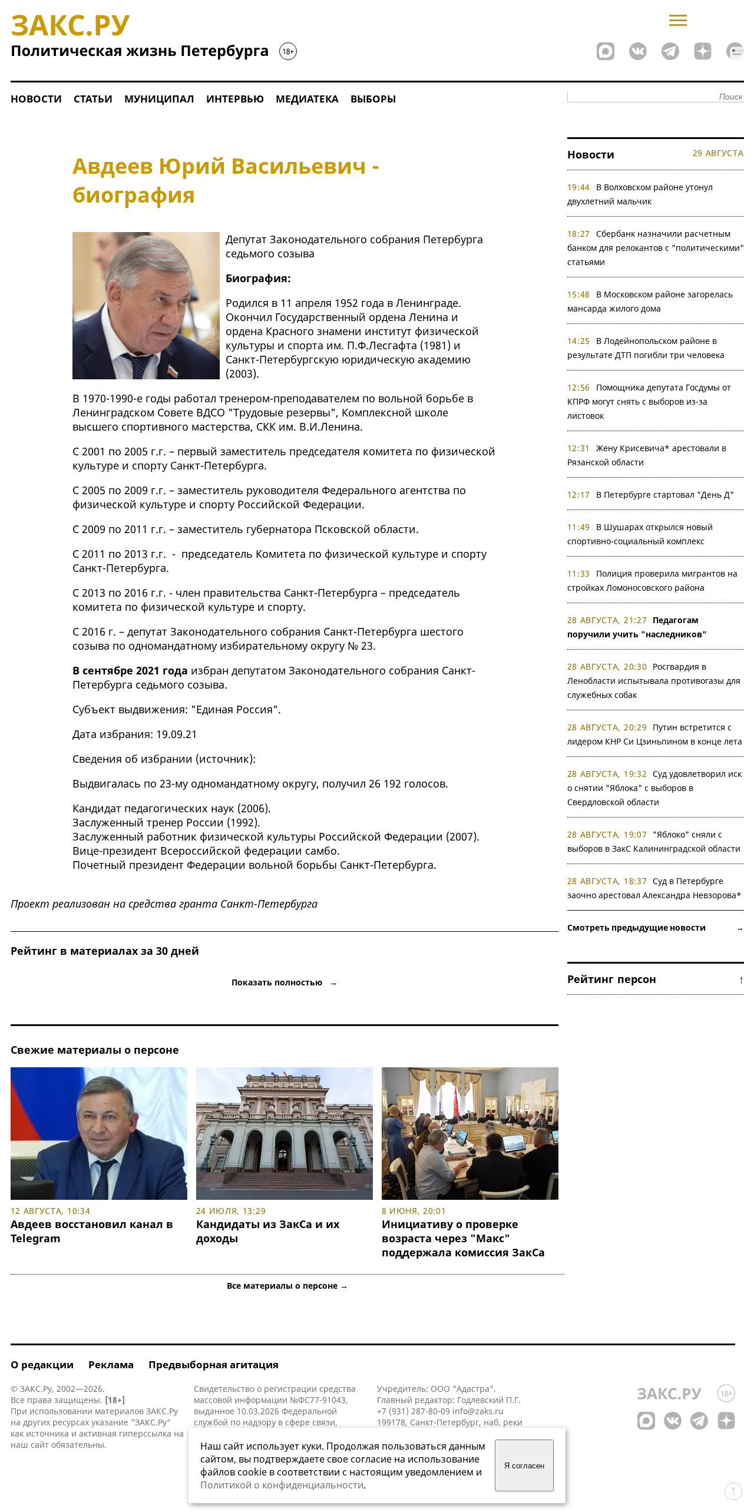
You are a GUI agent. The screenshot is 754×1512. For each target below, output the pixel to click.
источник (224, 759)
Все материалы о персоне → (287, 1285)
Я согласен (524, 1465)
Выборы (373, 98)
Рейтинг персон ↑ (655, 979)
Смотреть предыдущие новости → (655, 927)
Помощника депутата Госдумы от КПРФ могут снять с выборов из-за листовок (649, 401)
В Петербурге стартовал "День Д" (665, 494)
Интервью (235, 98)
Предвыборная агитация (213, 1364)
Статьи (93, 98)
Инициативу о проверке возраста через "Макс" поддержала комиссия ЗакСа (463, 1238)
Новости (36, 98)
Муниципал (159, 98)
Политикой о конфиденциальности (281, 1484)
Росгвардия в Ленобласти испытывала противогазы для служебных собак (653, 680)
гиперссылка (145, 1433)
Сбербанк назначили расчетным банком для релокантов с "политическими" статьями (655, 247)
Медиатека (307, 98)
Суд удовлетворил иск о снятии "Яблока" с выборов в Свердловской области (654, 788)
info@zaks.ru (478, 1411)
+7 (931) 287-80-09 (413, 1411)
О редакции (42, 1364)
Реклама (111, 1364)
